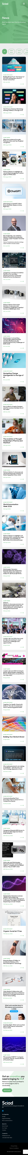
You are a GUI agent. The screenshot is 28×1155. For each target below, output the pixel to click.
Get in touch (7, 1090)
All (4, 51)
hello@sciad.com (6, 1135)
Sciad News (19, 51)
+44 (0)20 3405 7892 (7, 1137)
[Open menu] (24, 4)
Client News (11, 51)
